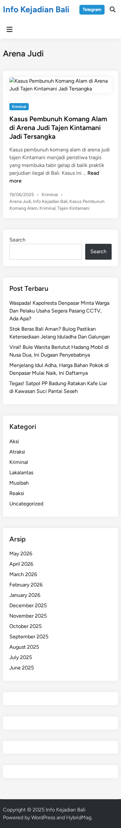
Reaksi (16, 493)
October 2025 (25, 626)
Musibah (19, 483)
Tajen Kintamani (73, 208)
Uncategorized (26, 504)
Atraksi (17, 452)
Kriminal (19, 106)
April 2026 (21, 564)
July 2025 (20, 657)
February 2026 (26, 585)
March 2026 (23, 574)
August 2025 (24, 647)
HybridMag (78, 817)
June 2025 (21, 668)
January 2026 (24, 595)
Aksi (14, 441)
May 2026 (20, 553)
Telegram (92, 9)
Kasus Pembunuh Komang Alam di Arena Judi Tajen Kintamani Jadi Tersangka (58, 128)
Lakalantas (21, 472)
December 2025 (28, 605)
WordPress (43, 817)
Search (17, 240)
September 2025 (28, 636)
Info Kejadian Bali (36, 9)
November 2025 (28, 616)
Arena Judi (20, 201)
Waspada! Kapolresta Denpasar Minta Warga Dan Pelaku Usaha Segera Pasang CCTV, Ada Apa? (59, 311)
